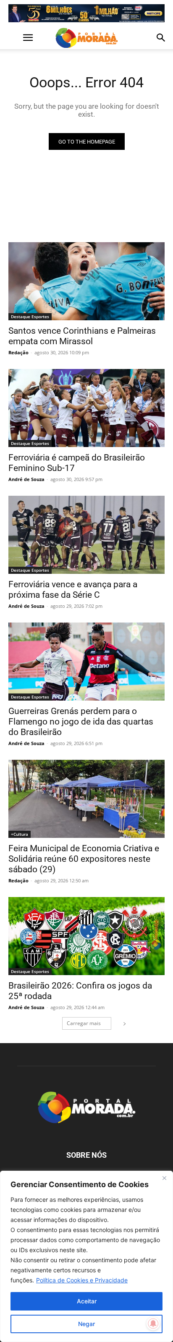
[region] (86, 1256)
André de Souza (26, 479)
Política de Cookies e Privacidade (82, 1280)
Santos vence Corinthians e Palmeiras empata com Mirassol (82, 336)
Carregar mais (84, 1023)
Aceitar (87, 1301)
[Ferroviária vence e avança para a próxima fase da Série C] (86, 535)
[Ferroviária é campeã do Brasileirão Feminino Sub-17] (86, 408)
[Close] (164, 1178)
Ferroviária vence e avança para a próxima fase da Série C (72, 589)
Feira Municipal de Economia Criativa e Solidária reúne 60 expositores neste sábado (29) (83, 858)
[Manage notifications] (153, 1323)
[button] (14, 37)
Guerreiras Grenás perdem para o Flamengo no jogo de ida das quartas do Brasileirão (80, 721)
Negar (86, 1323)
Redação (18, 352)
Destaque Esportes (30, 316)
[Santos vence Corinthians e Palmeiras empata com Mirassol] (86, 281)
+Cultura (19, 834)
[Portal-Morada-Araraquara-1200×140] (86, 13)
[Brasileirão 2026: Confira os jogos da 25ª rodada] (86, 936)
